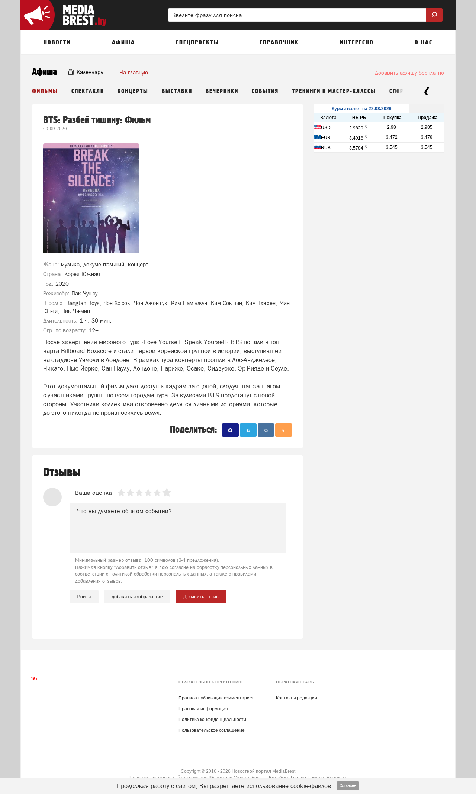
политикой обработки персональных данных (158, 574)
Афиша (44, 72)
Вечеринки (222, 91)
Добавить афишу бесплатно (409, 73)
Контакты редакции (296, 698)
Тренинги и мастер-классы (334, 91)
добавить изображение (137, 596)
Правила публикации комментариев (216, 698)
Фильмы (45, 91)
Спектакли (87, 91)
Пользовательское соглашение (211, 730)
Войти (84, 596)
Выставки (177, 91)
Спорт (398, 91)
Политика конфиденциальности (212, 719)
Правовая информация (203, 708)
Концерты (133, 91)
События (265, 91)
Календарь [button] (89, 72)
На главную (133, 72)
